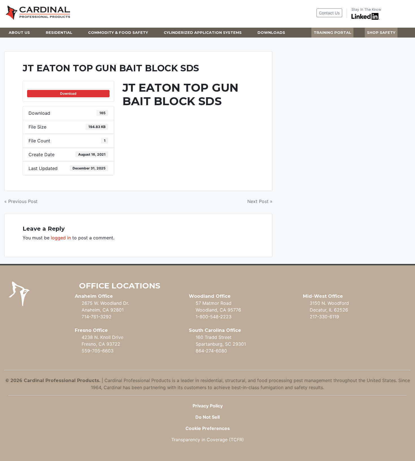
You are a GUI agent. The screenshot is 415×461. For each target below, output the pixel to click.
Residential (59, 32)
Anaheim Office (94, 296)
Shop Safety (381, 32)
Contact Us (329, 12)
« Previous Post (21, 201)
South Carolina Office (215, 330)
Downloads (271, 32)
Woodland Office (210, 296)
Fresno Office (91, 330)
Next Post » (259, 201)
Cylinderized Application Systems (203, 32)
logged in (61, 238)
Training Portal (332, 32)
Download (68, 93)
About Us (19, 32)
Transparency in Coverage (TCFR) (207, 439)
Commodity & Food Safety (118, 32)
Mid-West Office (323, 296)
